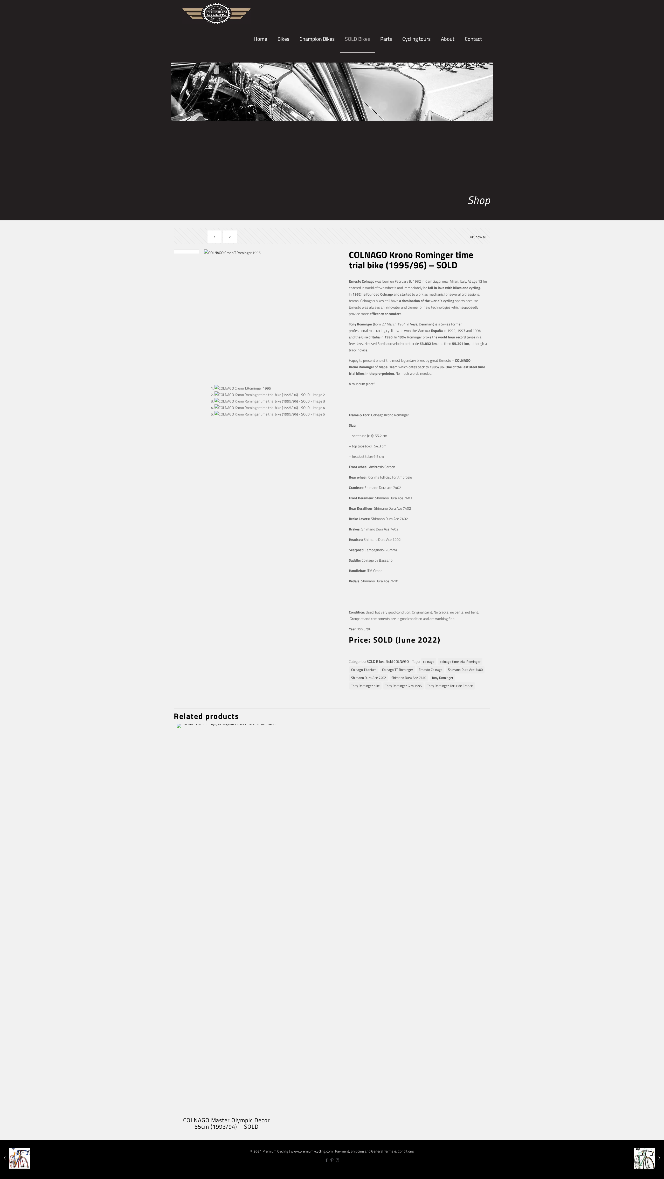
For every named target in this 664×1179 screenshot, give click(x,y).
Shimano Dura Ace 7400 (465, 669)
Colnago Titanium (364, 669)
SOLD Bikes (376, 661)
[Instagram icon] (338, 1160)
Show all (479, 237)
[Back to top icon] (643, 1170)
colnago (428, 661)
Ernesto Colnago (430, 669)
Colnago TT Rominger (397, 669)
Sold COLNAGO (397, 661)
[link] (283, 57)
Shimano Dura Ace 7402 (368, 677)
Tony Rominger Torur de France (450, 685)
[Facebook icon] (327, 1160)
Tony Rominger (442, 677)
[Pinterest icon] (332, 1160)
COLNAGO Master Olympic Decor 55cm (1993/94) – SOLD (226, 1123)
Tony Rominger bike (365, 685)
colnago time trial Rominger (460, 661)
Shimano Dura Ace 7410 (408, 677)
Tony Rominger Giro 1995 (403, 685)
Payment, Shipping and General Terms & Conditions (374, 1151)
